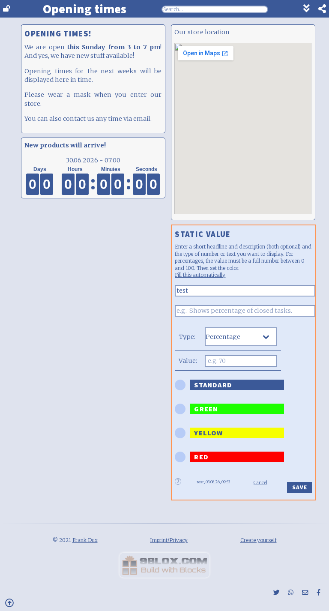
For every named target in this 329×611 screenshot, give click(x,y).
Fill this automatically (200, 275)
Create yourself (258, 540)
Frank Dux (85, 540)
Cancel (260, 482)
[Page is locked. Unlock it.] (6, 8)
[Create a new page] (164, 575)
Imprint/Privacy (169, 540)
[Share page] (318, 10)
